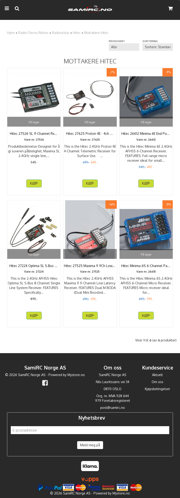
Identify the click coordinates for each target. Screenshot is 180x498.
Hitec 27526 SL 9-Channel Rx (34, 133)
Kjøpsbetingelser (157, 389)
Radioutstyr (60, 33)
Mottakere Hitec (96, 33)
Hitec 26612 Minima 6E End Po (146, 133)
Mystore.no (76, 375)
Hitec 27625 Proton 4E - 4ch (90, 133)
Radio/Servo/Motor (33, 33)
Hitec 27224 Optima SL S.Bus (33, 266)
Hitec (77, 33)
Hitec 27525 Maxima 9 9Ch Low (90, 266)
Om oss (157, 382)
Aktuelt (157, 375)
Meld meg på (90, 445)
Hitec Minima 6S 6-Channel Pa (146, 266)
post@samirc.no (112, 408)
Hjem (11, 33)
